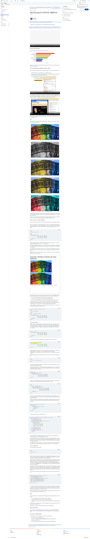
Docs (31, 10)
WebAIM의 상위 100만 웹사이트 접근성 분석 (35, 65)
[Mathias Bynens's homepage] (35, 19)
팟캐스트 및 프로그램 (39, 534)
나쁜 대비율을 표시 (43, 74)
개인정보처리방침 (14, 537)
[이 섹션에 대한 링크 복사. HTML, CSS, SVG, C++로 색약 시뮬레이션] (45, 220)
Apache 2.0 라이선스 (57, 524)
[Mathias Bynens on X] (33, 19)
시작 (86, 9)
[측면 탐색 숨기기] (8, 537)
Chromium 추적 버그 (47, 505)
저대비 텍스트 (31, 50)
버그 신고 (11, 531)
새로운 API (41, 116)
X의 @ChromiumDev (65, 531)
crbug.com (32, 517)
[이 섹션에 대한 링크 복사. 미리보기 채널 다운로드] (39, 507)
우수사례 (38, 532)
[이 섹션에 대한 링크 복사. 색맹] (32, 119)
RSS (63, 534)
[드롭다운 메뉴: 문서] (12, 0)
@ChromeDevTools (33, 520)
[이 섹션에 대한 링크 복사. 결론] (32, 493)
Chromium (2, 4)
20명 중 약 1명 (31, 121)
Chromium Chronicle (7, 4)
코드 (58, 471)
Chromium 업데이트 (39, 531)
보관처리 (38, 533)
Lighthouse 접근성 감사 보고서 (39, 76)
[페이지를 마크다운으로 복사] (31, 14)
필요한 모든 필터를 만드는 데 (35, 414)
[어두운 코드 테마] (58, 229)
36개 (34, 66)
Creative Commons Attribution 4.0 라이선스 (41, 524)
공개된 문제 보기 (12, 532)
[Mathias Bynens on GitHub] (34, 19)
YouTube (64, 532)
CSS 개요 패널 (33, 76)
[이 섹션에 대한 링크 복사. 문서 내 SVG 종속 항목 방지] (38, 322)
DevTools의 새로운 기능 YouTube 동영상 (36, 521)
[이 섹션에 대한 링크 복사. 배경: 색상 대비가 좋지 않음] (40, 48)
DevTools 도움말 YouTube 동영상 (47, 521)
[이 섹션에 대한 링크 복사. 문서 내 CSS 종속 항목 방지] (38, 445)
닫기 (82, 9)
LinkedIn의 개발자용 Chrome (66, 533)
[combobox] (76, 0)
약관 (10, 537)
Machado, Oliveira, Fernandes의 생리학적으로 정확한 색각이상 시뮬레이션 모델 (48, 249)
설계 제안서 (36, 505)
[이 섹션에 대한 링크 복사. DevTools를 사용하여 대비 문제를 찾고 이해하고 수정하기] (51, 68)
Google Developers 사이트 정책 (38, 525)
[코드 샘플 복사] (59, 229)
